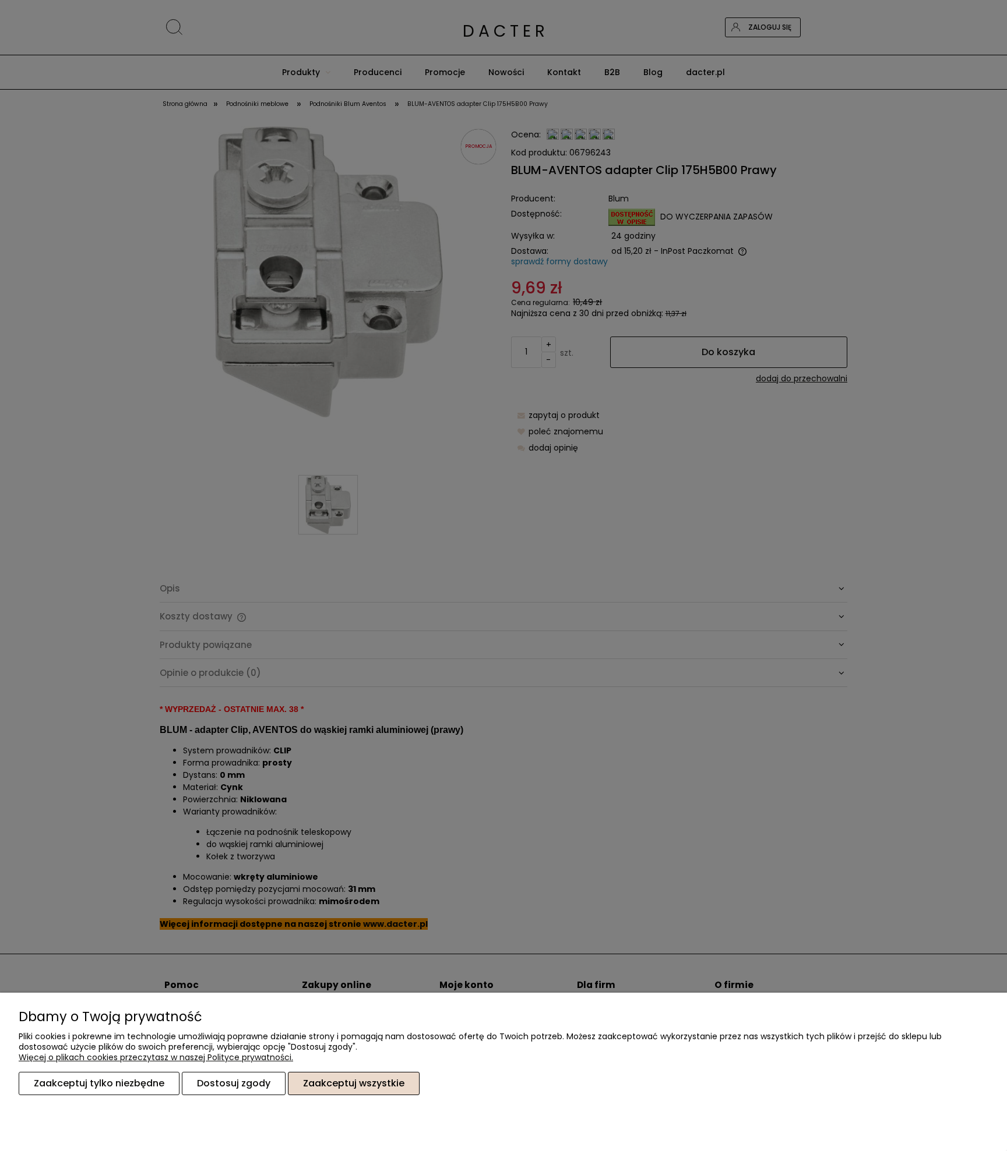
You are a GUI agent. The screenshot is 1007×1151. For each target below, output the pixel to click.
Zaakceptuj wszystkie (353, 1083)
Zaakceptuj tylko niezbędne (99, 1083)
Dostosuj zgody (233, 1083)
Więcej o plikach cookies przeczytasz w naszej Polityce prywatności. (156, 1057)
